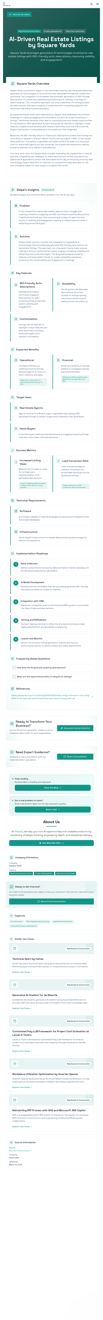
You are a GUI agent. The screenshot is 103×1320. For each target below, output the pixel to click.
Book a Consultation (77, 756)
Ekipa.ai (19, 831)
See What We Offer (51, 843)
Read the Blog (51, 787)
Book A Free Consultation (53, 901)
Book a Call (51, 809)
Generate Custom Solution (77, 728)
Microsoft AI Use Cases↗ (20, 1151)
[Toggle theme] (91, 4)
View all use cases (21, 14)
